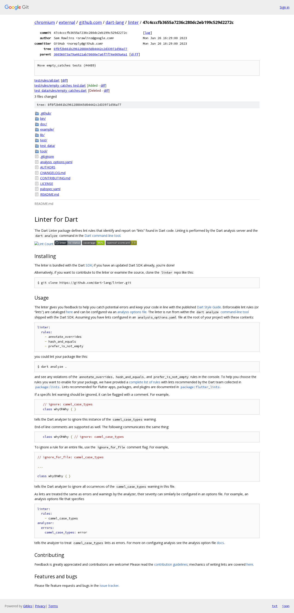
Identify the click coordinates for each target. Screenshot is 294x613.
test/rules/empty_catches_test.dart (60, 85)
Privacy (40, 606)
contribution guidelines (171, 564)
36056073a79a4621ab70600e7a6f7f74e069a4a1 (90, 54)
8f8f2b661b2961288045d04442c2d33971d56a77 (90, 49)
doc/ (43, 124)
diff (134, 54)
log (147, 33)
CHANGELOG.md (52, 173)
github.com (90, 22)
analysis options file (132, 312)
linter (133, 22)
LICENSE (46, 183)
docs (220, 543)
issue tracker (109, 585)
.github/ (45, 113)
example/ (47, 129)
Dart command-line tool (102, 235)
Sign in (284, 7)
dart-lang (115, 22)
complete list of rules (144, 382)
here (69, 312)
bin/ (43, 118)
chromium (44, 22)
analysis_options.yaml (56, 162)
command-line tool (234, 312)
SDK (89, 265)
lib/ (42, 135)
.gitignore (47, 156)
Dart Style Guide (209, 307)
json (285, 606)
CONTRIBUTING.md (55, 178)
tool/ (43, 151)
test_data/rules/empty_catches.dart (60, 90)
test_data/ (47, 145)
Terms (53, 606)
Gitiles (27, 606)
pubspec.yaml (50, 189)
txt (274, 606)
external (67, 22)
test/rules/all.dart (46, 80)
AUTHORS (47, 167)
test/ (43, 140)
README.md (49, 194)
